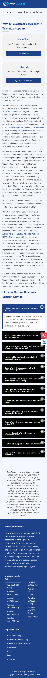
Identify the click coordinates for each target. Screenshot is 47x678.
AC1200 (12, 234)
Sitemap (31, 671)
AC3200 (35, 234)
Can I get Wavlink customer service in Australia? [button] (22, 454)
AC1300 (20, 237)
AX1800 (11, 237)
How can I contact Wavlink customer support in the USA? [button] (21, 412)
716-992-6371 (38, 127)
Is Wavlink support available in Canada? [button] (23, 444)
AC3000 (27, 234)
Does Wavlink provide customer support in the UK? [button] (23, 423)
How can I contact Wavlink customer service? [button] (21, 309)
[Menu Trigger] (42, 5)
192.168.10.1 (33, 617)
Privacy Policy (18, 671)
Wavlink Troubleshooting (17, 639)
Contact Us (12, 647)
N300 (4, 237)
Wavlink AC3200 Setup (31, 610)
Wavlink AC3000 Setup (31, 601)
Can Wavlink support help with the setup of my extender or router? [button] (23, 347)
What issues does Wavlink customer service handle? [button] (21, 336)
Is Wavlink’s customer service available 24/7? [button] (23, 401)
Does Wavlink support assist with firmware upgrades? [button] (20, 369)
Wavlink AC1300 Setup (31, 591)
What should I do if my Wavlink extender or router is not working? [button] (23, 380)
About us (11, 659)
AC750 (5, 234)
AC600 (35, 231)
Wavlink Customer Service (18, 643)
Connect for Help (25, 81)
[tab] (23, 308)
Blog (9, 651)
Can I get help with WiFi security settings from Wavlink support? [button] (20, 391)
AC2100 (20, 234)
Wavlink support (17, 127)
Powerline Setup (14, 635)
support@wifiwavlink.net (24, 130)
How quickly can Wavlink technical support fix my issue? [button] (21, 358)
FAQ (9, 655)
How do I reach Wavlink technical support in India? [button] (20, 434)
